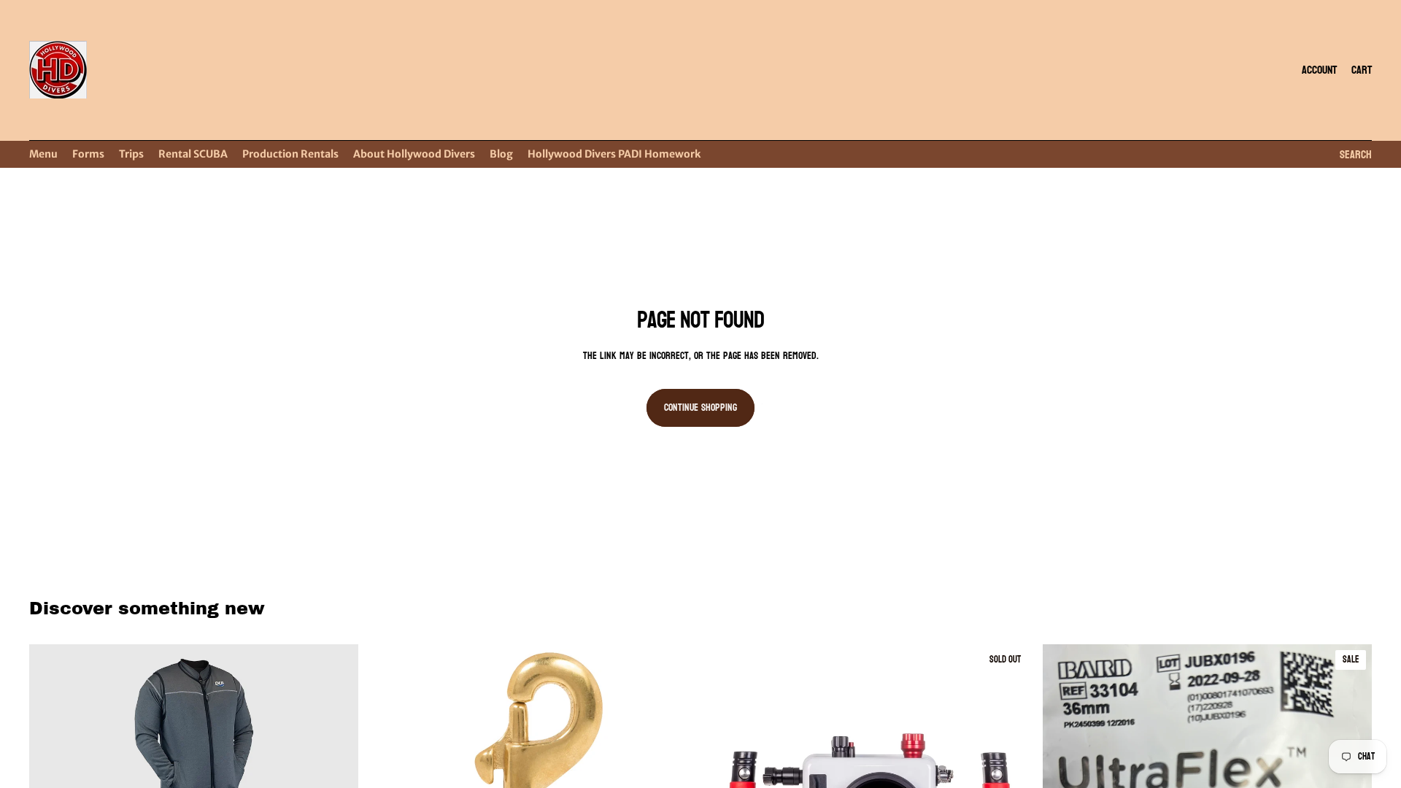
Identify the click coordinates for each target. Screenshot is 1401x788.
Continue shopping (700, 407)
